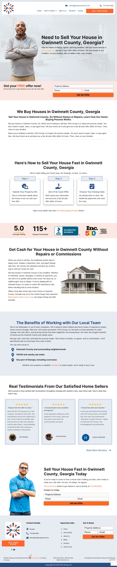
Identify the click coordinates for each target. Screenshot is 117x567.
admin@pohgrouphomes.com (79, 5)
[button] (56, 11)
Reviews (72, 11)
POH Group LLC (48, 50)
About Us (62, 11)
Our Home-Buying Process (67, 211)
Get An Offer (83, 95)
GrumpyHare (35, 558)
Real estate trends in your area (20, 297)
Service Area (68, 547)
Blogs (80, 11)
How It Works (49, 11)
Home (39, 11)
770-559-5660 (108, 5)
